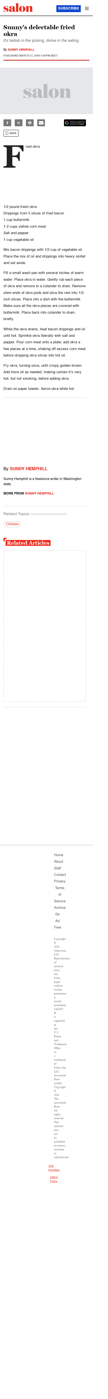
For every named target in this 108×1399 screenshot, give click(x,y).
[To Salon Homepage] (18, 7)
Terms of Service (60, 895)
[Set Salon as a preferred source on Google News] (75, 122)
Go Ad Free (57, 921)
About (58, 862)
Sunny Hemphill (21, 49)
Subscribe (68, 8)
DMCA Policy (54, 1179)
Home (58, 855)
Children (12, 524)
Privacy (59, 881)
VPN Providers (54, 1168)
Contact (60, 875)
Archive (60, 908)
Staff (57, 868)
